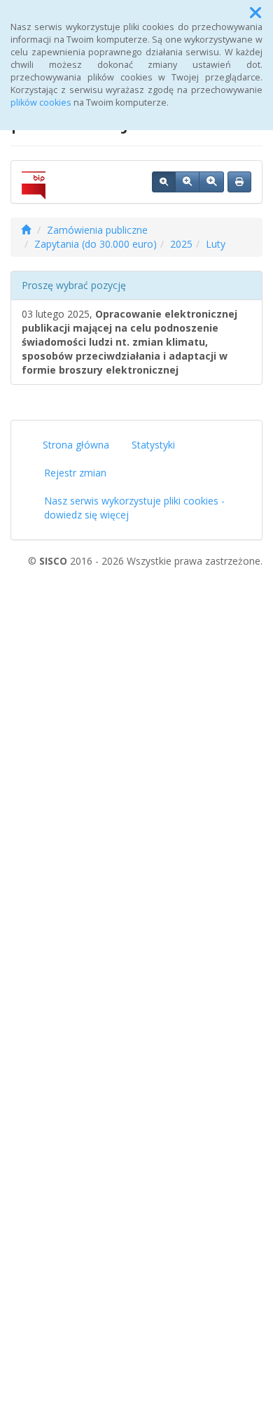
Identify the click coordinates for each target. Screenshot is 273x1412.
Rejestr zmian (75, 472)
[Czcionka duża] (211, 181)
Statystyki (153, 444)
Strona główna (76, 444)
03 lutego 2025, (129, 341)
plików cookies (40, 102)
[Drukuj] (239, 181)
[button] (255, 12)
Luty (215, 243)
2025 (181, 243)
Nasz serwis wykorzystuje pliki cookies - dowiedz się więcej (134, 507)
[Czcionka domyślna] (164, 181)
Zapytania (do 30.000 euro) (95, 243)
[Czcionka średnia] (187, 181)
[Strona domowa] (26, 229)
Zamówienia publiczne (97, 229)
